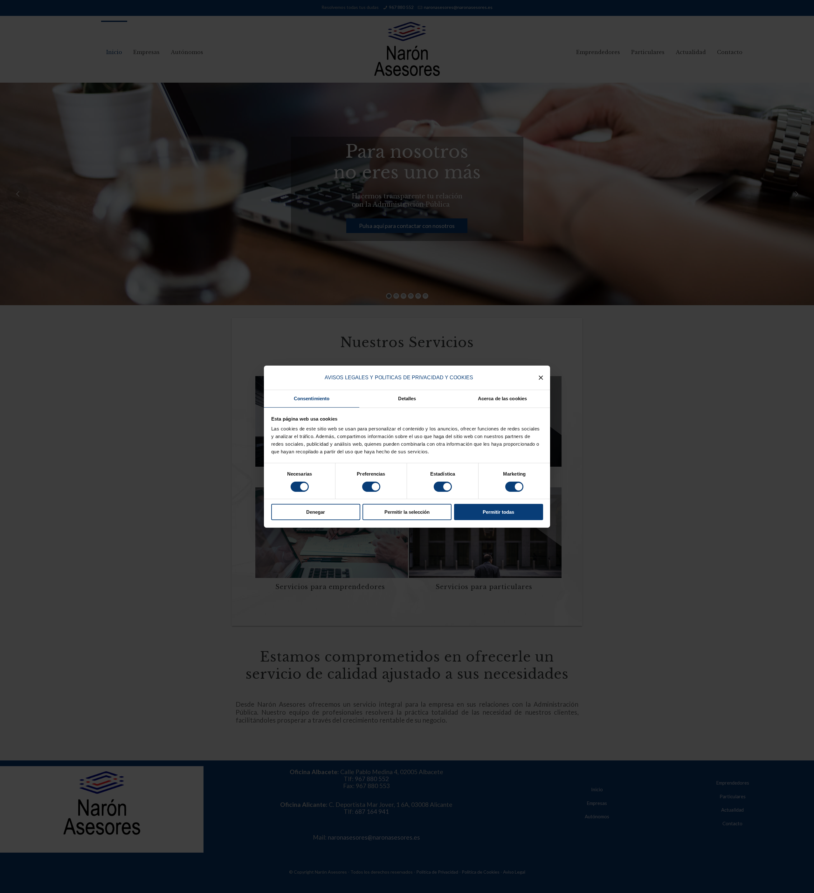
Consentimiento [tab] (311, 398)
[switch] (371, 487)
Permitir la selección (407, 512)
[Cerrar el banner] (541, 377)
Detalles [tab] (407, 398)
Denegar (315, 512)
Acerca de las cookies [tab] (502, 398)
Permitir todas (498, 512)
